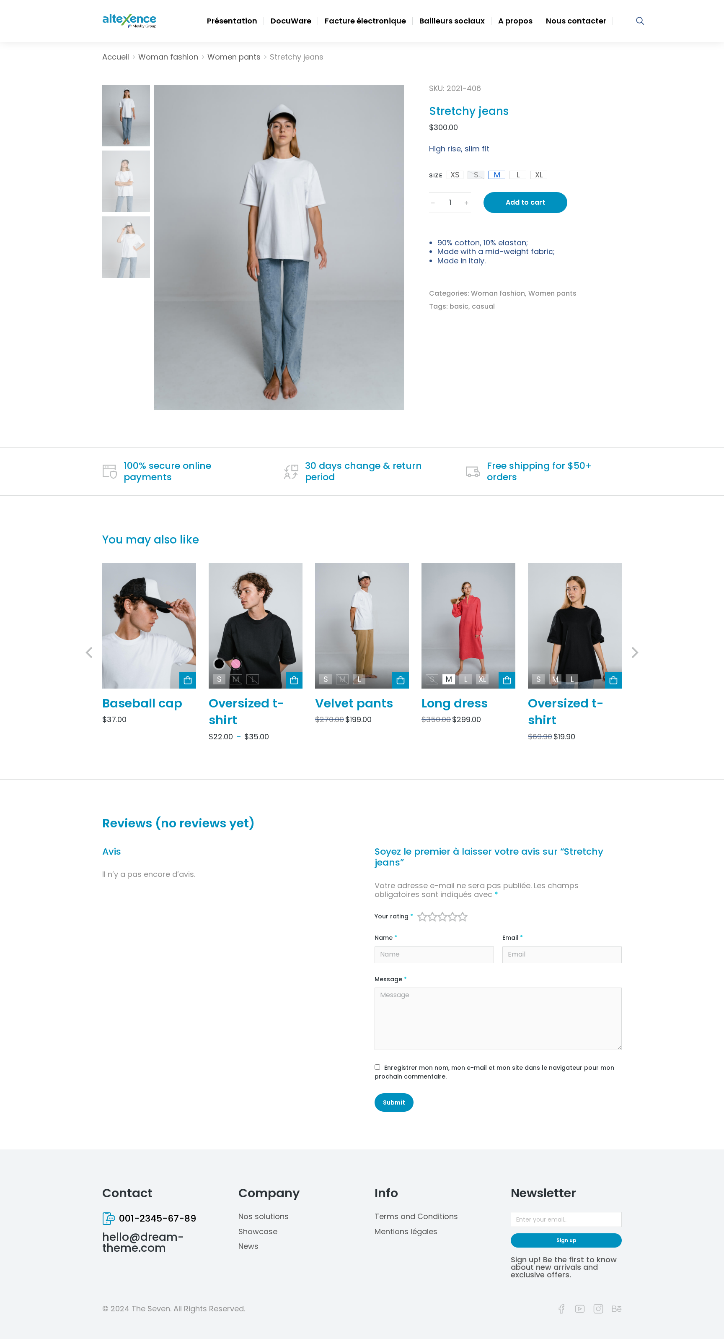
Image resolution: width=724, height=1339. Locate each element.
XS (455, 175)
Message (391, 979)
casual (483, 306)
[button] (89, 652)
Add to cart (525, 202)
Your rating (394, 916)
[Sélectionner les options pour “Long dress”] (507, 680)
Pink (236, 664)
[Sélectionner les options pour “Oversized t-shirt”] (294, 680)
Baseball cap (142, 703)
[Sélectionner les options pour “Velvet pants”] (400, 680)
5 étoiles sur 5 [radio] (463, 917)
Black (219, 664)
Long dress (454, 703)
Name (386, 937)
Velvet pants (354, 703)
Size (435, 175)
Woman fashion (498, 293)
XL (539, 175)
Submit (394, 1102)
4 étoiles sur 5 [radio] (452, 917)
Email (512, 937)
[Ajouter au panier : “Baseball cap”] (187, 680)
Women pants (552, 293)
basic (459, 306)
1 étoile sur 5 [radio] (422, 917)
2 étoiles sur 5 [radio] (432, 917)
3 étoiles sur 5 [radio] (442, 917)
